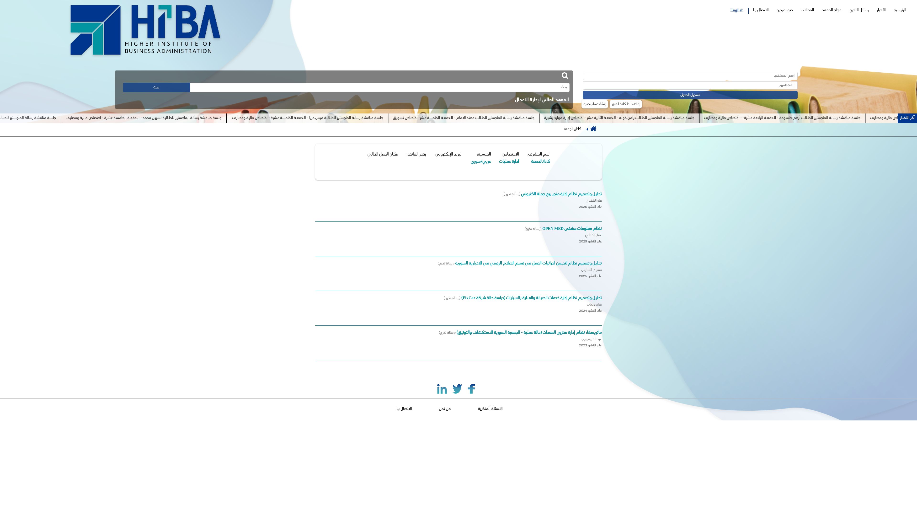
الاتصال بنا (761, 10)
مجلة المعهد (832, 10)
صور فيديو (785, 10)
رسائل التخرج (859, 10)
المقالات (807, 10)
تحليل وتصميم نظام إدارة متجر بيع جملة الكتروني (561, 194)
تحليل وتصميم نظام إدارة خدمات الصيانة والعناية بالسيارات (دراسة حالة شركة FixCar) (531, 298)
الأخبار (881, 10)
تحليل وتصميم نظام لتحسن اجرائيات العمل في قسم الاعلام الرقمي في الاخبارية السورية (528, 263)
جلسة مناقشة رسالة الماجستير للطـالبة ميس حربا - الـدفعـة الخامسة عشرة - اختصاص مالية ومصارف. (349, 118)
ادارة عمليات (509, 161)
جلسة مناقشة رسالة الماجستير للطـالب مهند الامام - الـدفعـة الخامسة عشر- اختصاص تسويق (505, 118)
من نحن (445, 409)
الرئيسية (900, 10)
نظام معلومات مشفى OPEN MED (572, 229)
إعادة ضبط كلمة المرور (626, 104)
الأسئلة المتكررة (490, 409)
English (736, 10)
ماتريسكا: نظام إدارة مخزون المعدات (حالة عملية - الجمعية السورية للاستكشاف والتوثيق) (529, 332)
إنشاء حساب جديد (595, 104)
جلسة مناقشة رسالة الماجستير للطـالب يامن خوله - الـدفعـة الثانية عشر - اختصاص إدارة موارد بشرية (661, 118)
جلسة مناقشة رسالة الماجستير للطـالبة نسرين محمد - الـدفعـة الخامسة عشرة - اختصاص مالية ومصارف (185, 118)
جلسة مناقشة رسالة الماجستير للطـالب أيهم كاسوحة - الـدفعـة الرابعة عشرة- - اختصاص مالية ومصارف (824, 118)
